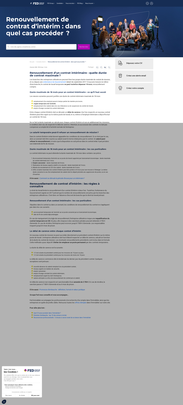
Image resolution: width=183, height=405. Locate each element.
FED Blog (79, 3)
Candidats (60, 3)
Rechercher (83, 47)
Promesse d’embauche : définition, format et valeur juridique (62, 290)
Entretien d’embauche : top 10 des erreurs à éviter (50, 315)
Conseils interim (41, 62)
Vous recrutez (70, 3)
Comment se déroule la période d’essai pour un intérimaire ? (62, 178)
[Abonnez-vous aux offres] (147, 3)
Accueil (32, 62)
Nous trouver (89, 3)
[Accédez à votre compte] (151, 3)
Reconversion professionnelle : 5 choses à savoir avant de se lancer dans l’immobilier (62, 317)
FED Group (50, 3)
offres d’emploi (80, 303)
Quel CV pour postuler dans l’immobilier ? (47, 313)
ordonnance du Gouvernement (54, 82)
